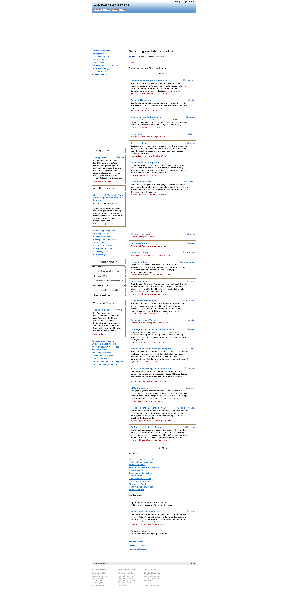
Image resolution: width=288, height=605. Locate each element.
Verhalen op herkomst (101, 57)
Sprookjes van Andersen (100, 575)
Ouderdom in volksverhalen (104, 344)
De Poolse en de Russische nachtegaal (159, 433)
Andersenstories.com (151, 585)
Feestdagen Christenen (126, 580)
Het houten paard (159, 287)
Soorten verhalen (99, 60)
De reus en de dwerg (159, 188)
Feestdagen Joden (124, 582)
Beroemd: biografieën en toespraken (108, 362)
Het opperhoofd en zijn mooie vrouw (159, 414)
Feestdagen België (124, 575)
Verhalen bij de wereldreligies (109, 281)
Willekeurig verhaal (100, 74)
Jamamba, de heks (159, 149)
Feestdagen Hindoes (125, 584)
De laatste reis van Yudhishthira (150, 321)
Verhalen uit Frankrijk (103, 303)
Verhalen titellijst (99, 254)
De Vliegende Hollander (102, 248)
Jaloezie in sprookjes (101, 350)
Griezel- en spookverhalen (103, 231)
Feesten (107, 10)
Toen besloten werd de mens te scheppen (159, 355)
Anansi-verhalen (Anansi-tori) (105, 364)
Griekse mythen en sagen (103, 341)
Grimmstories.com (150, 584)
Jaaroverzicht (149, 580)
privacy (192, 563)
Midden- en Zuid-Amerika (103, 356)
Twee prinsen (107, 170)
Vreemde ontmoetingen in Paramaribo (159, 86)
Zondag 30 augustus (151, 575)
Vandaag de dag (118, 10)
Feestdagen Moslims (125, 578)
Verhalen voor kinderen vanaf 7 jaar (145, 467)
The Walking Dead (100, 251)
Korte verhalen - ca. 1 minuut (142, 487)
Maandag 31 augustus (152, 576)
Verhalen (97, 10)
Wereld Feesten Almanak (127, 569)
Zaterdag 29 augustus (152, 573)
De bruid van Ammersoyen (157, 307)
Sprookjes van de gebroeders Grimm (151, 503)
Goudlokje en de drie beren (104, 240)
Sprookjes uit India (102, 150)
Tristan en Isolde (107, 322)
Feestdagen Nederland (126, 573)
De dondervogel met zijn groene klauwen (107, 209)
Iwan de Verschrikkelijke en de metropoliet (159, 374)
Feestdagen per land (125, 576)
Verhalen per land (100, 234)
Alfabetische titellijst (100, 63)
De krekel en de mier (101, 237)
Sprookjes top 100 (100, 54)
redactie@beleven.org (100, 563)
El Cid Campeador (159, 394)
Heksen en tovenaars (101, 353)
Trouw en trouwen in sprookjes (105, 347)
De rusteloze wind (148, 244)
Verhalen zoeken (99, 71)
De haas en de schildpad (103, 245)
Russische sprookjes (149, 532)
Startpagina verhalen (101, 51)
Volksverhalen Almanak (100, 569)
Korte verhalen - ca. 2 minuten (105, 65)
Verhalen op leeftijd (100, 68)
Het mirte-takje (148, 135)
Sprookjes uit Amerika (103, 188)
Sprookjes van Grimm (99, 576)
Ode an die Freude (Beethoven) (159, 122)
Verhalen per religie (99, 582)
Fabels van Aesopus (101, 359)
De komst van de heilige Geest (159, 168)
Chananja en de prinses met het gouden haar (159, 335)
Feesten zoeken (123, 585)
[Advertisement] (144, 30)
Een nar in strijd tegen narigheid (158, 517)
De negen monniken (146, 235)
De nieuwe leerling (150, 253)
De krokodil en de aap (159, 105)
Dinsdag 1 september (151, 578)
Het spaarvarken (158, 268)
